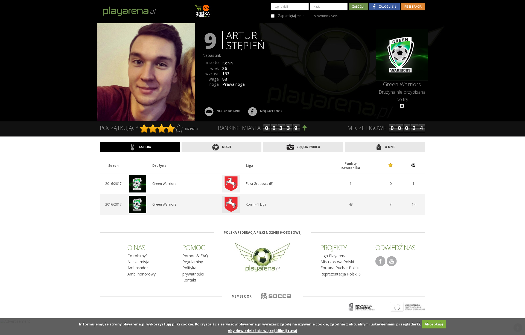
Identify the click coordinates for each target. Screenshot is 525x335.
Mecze (226, 147)
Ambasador (137, 267)
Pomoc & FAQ (195, 255)
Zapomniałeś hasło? (325, 16)
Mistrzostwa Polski (337, 261)
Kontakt (189, 280)
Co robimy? (137, 255)
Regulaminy (192, 261)
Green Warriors (402, 84)
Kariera (144, 147)
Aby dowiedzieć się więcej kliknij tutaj (262, 330)
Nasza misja (138, 261)
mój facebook (271, 111)
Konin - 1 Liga (256, 204)
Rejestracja (413, 6)
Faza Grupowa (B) (259, 183)
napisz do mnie (228, 111)
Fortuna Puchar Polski (339, 267)
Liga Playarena (333, 255)
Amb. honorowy (141, 274)
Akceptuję (434, 324)
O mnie (389, 147)
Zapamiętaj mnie (290, 15)
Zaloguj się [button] (387, 6)
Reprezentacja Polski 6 (340, 274)
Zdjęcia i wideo (308, 147)
